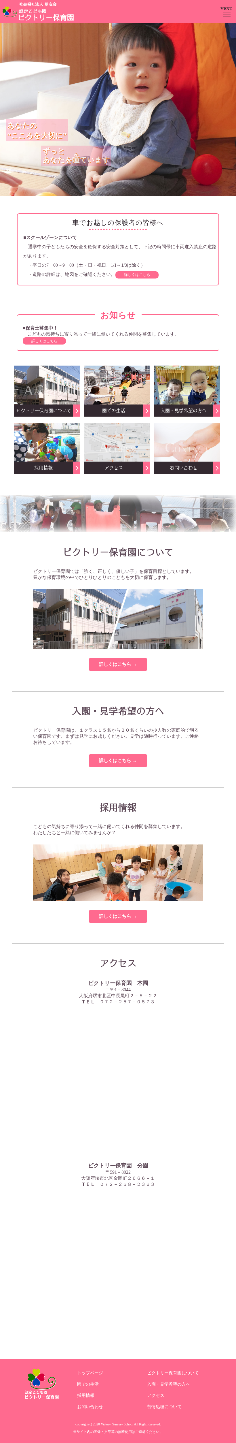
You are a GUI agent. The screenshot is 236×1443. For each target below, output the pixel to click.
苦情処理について (164, 1406)
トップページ (90, 1373)
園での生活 (88, 1384)
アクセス (155, 1395)
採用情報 (85, 1395)
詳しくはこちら (137, 274)
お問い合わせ (90, 1406)
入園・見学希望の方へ (168, 1384)
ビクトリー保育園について (173, 1373)
